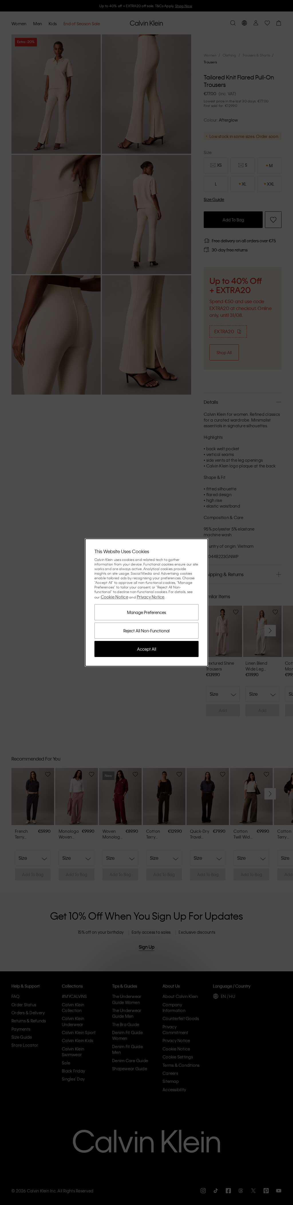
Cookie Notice (114, 596)
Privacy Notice (151, 596)
